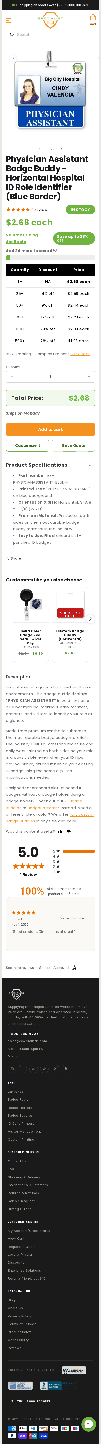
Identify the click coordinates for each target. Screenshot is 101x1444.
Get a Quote (73, 445)
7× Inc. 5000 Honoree (31, 1401)
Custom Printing (21, 1139)
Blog (11, 1300)
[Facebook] (23, 1069)
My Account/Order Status (29, 1231)
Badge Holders (20, 1107)
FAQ (11, 1169)
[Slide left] (39, 148)
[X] (55, 1069)
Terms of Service (22, 1324)
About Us (15, 1308)
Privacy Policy (19, 1316)
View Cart (16, 1238)
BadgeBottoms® (44, 807)
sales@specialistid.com (27, 1041)
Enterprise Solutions (24, 1270)
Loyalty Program (21, 1254)
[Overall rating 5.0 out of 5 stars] (18, 209)
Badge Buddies (20, 1115)
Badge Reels (18, 1099)
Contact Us (17, 1161)
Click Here (80, 353)
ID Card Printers (21, 1123)
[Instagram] (12, 1069)
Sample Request (21, 1201)
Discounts (16, 1262)
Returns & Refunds (23, 1193)
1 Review (40, 209)
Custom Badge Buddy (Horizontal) (70, 635)
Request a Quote (22, 1247)
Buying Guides (20, 1209)
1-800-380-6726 (78, 5)
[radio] (74, 851)
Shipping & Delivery (24, 1177)
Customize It (27, 445)
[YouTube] (33, 1069)
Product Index (19, 1332)
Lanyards (15, 1091)
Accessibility (18, 1340)
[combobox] (50, 34)
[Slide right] (61, 148)
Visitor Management (24, 1131)
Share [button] (16, 558)
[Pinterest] (66, 1069)
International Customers (28, 1185)
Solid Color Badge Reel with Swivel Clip (31, 637)
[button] (9, 20)
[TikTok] (44, 1069)
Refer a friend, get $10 (27, 1278)
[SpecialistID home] (50, 994)
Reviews (15, 1348)
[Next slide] (90, 618)
